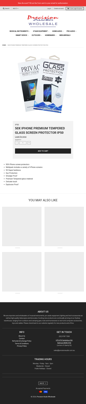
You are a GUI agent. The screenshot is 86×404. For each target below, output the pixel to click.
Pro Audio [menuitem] (71, 31)
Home (4, 45)
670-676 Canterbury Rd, (64, 340)
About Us (22, 336)
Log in (49, 8)
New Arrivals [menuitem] (64, 35)
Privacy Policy (22, 346)
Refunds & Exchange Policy (21, 341)
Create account (59, 8)
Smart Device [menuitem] (21, 35)
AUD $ (15, 8)
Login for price (77, 8)
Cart (75, 8)
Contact (22, 338)
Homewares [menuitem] (50, 35)
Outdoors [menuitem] (36, 35)
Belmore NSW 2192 (64, 343)
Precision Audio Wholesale (46, 397)
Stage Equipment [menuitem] (40, 31)
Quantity (18, 140)
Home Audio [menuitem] (57, 31)
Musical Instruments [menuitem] (19, 31)
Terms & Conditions (22, 343)
